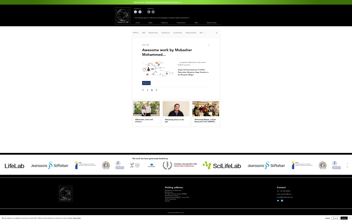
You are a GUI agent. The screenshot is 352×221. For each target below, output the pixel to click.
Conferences (166, 33)
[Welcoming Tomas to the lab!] (176, 108)
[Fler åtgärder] (209, 45)
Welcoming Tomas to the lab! (174, 121)
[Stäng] (350, 218)
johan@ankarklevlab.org (285, 197)
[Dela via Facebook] (143, 90)
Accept (344, 218)
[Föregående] (10, 2)
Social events (178, 33)
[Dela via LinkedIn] (152, 90)
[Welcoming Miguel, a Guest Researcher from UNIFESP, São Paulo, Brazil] (205, 108)
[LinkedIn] (282, 200)
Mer (201, 33)
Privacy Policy (77, 218)
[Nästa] (342, 2)
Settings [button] (327, 218)
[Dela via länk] (156, 90)
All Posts (136, 33)
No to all (335, 218)
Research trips (153, 33)
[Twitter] (153, 11)
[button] (217, 32)
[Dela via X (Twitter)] (147, 90)
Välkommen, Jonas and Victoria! (144, 120)
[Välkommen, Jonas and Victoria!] (146, 108)
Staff (143, 33)
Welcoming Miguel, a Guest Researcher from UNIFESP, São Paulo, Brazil (205, 120)
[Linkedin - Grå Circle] (148, 11)
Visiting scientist (191, 33)
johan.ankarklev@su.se (284, 194)
